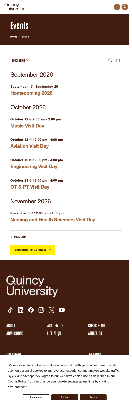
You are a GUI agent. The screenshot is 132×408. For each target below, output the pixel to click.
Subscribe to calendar (30, 250)
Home (14, 36)
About (10, 325)
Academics (55, 325)
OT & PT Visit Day (29, 187)
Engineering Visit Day (33, 166)
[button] (117, 7)
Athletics (95, 333)
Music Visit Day (27, 126)
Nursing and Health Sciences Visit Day (52, 220)
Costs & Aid (96, 325)
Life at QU (54, 333)
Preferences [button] (17, 387)
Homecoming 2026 (31, 93)
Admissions (15, 333)
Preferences (36, 397)
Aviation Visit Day (29, 146)
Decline (64, 397)
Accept (93, 397)
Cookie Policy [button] (17, 381)
